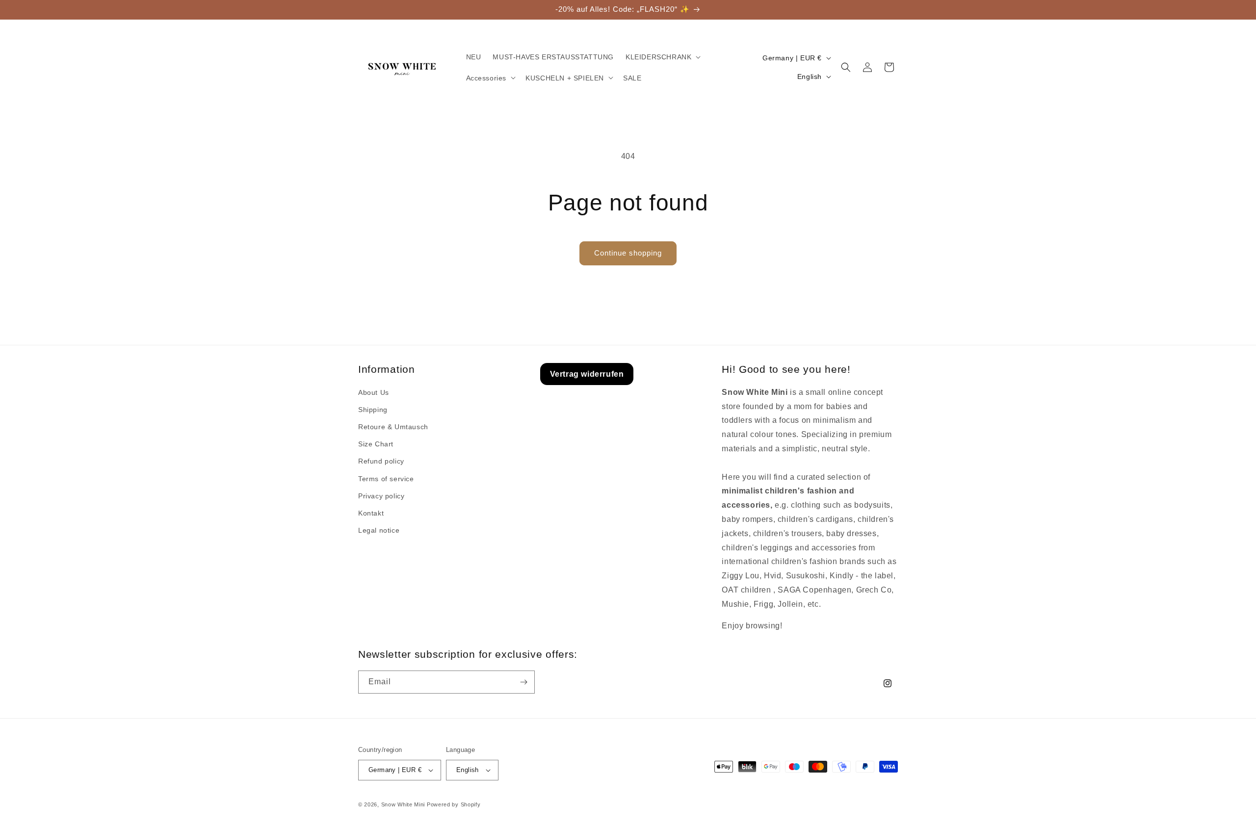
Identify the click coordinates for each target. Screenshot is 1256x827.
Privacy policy (381, 496)
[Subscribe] (523, 682)
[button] (662, 57)
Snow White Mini (403, 804)
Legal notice (378, 530)
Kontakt (371, 513)
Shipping (373, 410)
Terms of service (386, 479)
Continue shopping (628, 253)
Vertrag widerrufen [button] (587, 374)
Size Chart (375, 444)
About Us (373, 392)
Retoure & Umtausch (393, 427)
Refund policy (381, 461)
